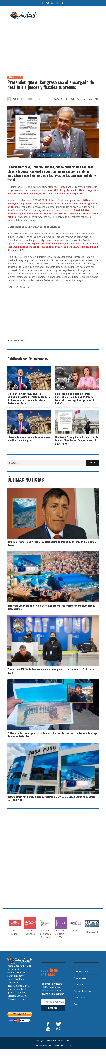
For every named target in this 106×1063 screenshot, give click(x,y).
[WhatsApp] (56, 3)
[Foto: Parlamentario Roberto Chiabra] (53, 132)
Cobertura (78, 984)
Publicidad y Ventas (82, 991)
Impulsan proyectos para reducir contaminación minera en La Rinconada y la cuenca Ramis (51, 543)
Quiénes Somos (81, 971)
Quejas (77, 1004)
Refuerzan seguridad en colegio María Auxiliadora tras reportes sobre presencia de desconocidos (51, 607)
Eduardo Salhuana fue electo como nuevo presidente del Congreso (28, 438)
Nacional (11, 77)
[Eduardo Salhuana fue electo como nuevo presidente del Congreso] (24, 421)
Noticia (19, 77)
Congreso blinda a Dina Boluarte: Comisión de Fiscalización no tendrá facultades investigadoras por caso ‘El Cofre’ (75, 398)
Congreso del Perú (17, 340)
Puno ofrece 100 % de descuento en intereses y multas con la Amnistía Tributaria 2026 (50, 671)
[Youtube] (52, 3)
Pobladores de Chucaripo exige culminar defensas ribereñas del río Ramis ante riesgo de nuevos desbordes (52, 734)
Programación (80, 978)
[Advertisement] (56, 45)
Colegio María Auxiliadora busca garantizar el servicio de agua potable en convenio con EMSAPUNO (51, 798)
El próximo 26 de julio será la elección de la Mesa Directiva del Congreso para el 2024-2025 (76, 440)
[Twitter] (47, 3)
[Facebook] (43, 3)
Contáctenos (79, 997)
